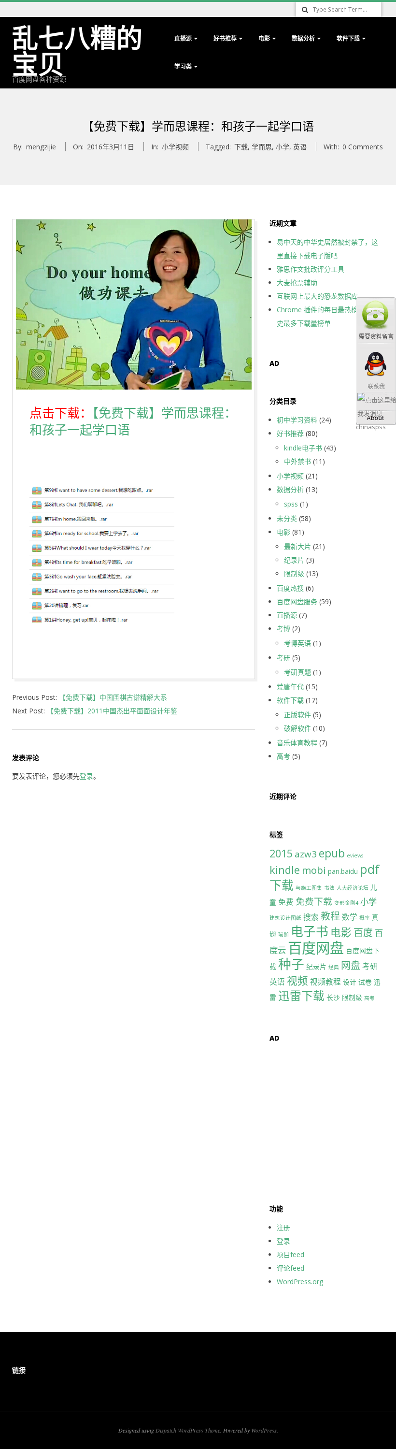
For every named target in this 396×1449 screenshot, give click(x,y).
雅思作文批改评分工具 (310, 269)
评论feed (290, 1268)
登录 (86, 776)
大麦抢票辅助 (297, 282)
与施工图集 (309, 887)
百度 (363, 932)
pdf (370, 869)
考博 (283, 628)
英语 (300, 146)
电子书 (309, 931)
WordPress (264, 1430)
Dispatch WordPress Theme (188, 1430)
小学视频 (175, 146)
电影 (264, 38)
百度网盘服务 (297, 601)
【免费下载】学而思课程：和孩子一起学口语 (133, 420)
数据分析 (303, 38)
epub (332, 853)
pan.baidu (343, 871)
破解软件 (297, 728)
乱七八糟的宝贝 (77, 49)
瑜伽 (283, 934)
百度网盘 (316, 947)
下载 (241, 146)
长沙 (333, 997)
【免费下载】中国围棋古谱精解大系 (113, 697)
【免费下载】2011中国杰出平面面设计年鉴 (112, 710)
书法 (329, 887)
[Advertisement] (329, 1118)
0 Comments (362, 146)
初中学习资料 (297, 419)
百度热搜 (290, 588)
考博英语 (297, 643)
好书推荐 (225, 38)
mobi (314, 870)
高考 (283, 756)
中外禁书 (297, 461)
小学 (282, 146)
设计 (349, 981)
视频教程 (325, 981)
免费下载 (314, 901)
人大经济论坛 (352, 887)
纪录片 (294, 560)
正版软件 (297, 714)
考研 (283, 657)
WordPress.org (300, 1281)
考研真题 (297, 672)
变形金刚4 (346, 902)
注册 (283, 1227)
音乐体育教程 (297, 742)
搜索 (311, 917)
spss (291, 503)
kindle (284, 870)
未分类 (287, 518)
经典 (333, 967)
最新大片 (297, 546)
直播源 (183, 38)
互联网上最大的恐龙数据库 (317, 296)
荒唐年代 (290, 686)
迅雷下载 (301, 995)
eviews (355, 855)
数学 (349, 917)
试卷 (365, 981)
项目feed (290, 1254)
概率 (364, 917)
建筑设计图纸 (285, 917)
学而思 (262, 146)
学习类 (183, 66)
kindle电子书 (303, 447)
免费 (286, 902)
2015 (281, 853)
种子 (291, 964)
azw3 (306, 854)
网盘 (350, 965)
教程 (330, 916)
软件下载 (348, 38)
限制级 (294, 573)
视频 (297, 980)
